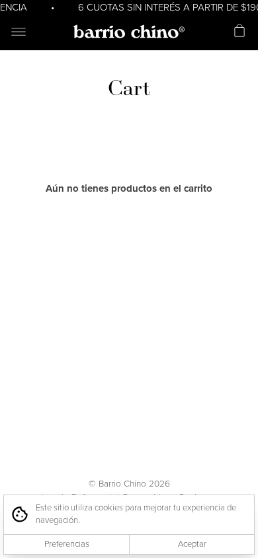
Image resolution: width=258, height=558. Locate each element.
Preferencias (66, 544)
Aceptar (192, 544)
